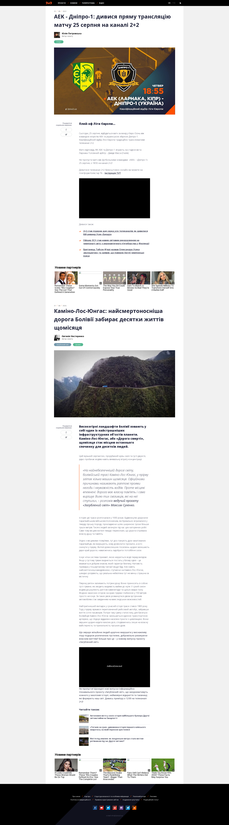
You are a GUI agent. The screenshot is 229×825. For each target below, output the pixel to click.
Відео (101, 3)
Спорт (58, 42)
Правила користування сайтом (107, 800)
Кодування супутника (131, 800)
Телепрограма (88, 3)
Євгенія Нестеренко (73, 336)
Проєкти (62, 3)
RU (174, 3)
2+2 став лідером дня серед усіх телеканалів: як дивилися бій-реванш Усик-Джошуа (115, 233)
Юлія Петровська (71, 33)
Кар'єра (87, 796)
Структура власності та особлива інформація (111, 796)
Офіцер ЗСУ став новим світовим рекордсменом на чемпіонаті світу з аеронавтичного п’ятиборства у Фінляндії (116, 242)
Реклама (153, 796)
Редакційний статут (151, 800)
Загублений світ (62, 344)
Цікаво (78, 344)
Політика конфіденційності (80, 800)
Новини (73, 3)
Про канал (76, 796)
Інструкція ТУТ (113, 173)
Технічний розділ (139, 796)
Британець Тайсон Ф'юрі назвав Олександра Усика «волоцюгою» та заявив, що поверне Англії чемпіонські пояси (113, 252)
